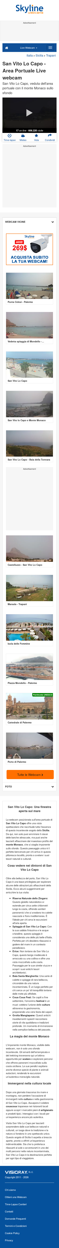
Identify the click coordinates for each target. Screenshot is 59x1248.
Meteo (23, 140)
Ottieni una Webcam (16, 1197)
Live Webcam (28, 47)
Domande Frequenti (15, 1218)
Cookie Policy (12, 1233)
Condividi (50, 140)
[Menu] (50, 47)
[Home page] (7, 47)
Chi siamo (10, 1189)
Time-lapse (10, 140)
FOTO (8, 786)
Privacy (9, 1240)
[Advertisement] (29, 32)
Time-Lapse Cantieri (16, 1204)
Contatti (9, 1211)
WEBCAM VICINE (15, 222)
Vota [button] (36, 140)
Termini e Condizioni (16, 1226)
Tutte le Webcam (29, 774)
